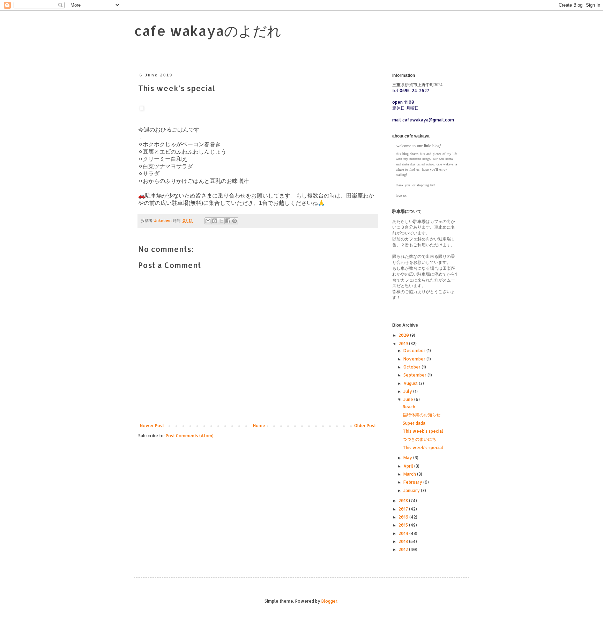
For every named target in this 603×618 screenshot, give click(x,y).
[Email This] (207, 220)
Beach (409, 406)
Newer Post (152, 425)
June (408, 399)
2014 (404, 533)
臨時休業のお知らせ (421, 414)
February (413, 482)
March (410, 474)
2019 (404, 343)
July (408, 391)
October (412, 367)
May (408, 457)
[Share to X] (221, 220)
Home (259, 425)
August (411, 383)
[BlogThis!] (214, 220)
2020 (404, 335)
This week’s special (423, 431)
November (414, 359)
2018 (404, 500)
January (412, 490)
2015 (404, 525)
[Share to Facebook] (227, 220)
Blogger (329, 601)
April (408, 466)
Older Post (365, 425)
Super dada (414, 423)
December (414, 350)
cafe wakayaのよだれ (207, 30)
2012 (404, 549)
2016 (404, 517)
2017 (404, 509)
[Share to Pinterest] (234, 220)
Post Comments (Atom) (190, 435)
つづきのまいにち (419, 439)
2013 (404, 541)
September (415, 375)
